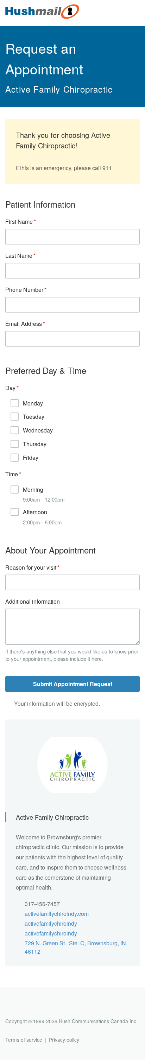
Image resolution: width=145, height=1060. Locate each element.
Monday (33, 403)
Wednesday (38, 430)
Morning (44, 494)
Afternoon (42, 517)
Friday (30, 458)
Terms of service (23, 1039)
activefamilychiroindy (51, 923)
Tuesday (33, 416)
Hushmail (32, 1008)
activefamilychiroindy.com (57, 914)
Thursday (34, 444)
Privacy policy (64, 1039)
